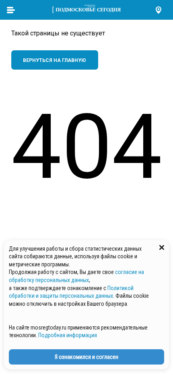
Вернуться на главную (54, 60)
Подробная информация (67, 335)
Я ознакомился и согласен (86, 357)
